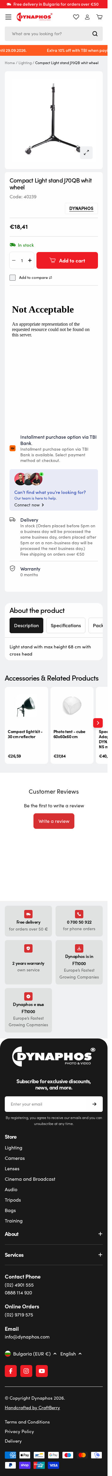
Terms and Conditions (27, 1422)
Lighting (25, 63)
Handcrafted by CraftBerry (32, 1407)
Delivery (13, 1441)
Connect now (27, 505)
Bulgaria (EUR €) (32, 1354)
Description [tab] (26, 625)
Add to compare (33, 277)
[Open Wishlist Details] (76, 17)
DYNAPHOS (81, 208)
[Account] (87, 17)
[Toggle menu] (8, 17)
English (68, 1353)
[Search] (95, 34)
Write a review (54, 821)
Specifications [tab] (66, 625)
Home (10, 63)
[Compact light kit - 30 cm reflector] (26, 705)
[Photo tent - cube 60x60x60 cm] (72, 705)
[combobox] (54, 34)
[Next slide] (98, 723)
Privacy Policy (19, 1431)
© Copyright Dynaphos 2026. (35, 1398)
